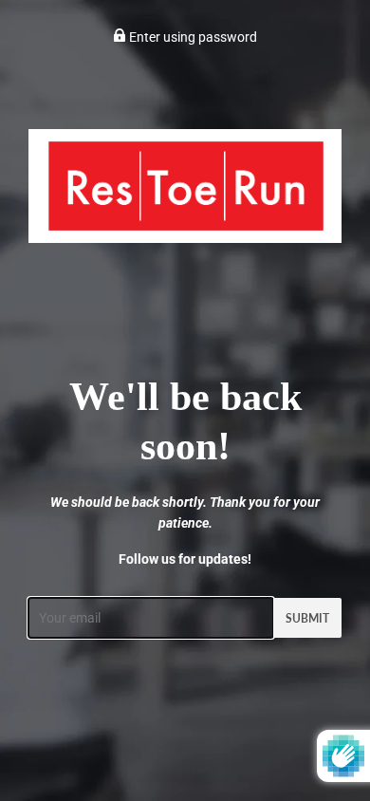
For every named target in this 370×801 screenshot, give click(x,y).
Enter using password (191, 37)
